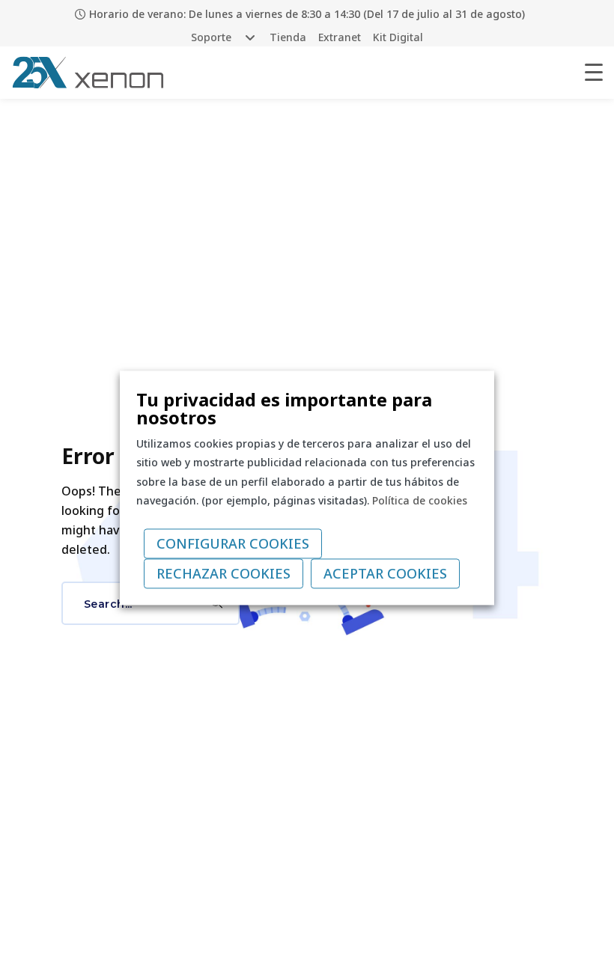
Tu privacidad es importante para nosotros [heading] (284, 408)
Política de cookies (419, 500)
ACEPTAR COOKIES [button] (385, 574)
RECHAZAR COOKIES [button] (223, 574)
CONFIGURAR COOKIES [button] (232, 544)
